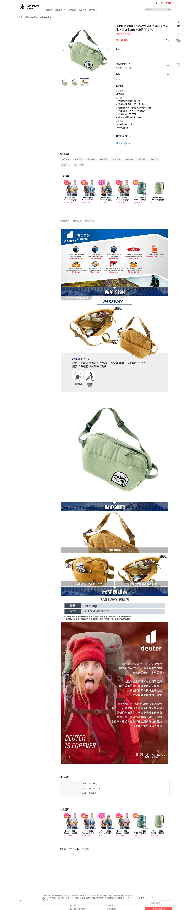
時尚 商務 (78, 159)
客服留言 (110, 905)
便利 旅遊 (103, 159)
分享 (120, 143)
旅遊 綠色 (116, 159)
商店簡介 (73, 905)
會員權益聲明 (111, 909)
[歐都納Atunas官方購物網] (29, 7)
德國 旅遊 (154, 159)
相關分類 (64, 154)
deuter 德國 (79, 165)
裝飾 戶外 (65, 165)
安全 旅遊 (142, 159)
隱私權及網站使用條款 (78, 909)
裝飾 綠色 (91, 159)
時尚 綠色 (65, 159)
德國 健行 (129, 159)
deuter (118, 79)
